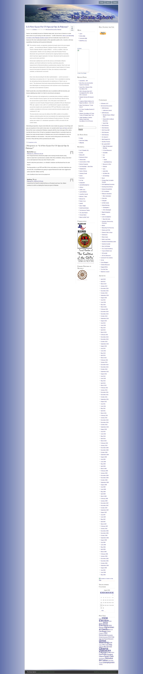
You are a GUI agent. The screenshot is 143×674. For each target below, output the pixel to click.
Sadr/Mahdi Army (108, 161)
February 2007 (104, 526)
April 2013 (103, 355)
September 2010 (105, 426)
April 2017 (103, 281)
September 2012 (105, 371)
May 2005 (103, 574)
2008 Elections (105, 112)
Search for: (81, 125)
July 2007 (103, 514)
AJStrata (34, 29)
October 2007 (104, 507)
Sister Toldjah (82, 205)
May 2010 (103, 436)
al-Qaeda (103, 629)
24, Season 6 (105, 137)
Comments (83, 38)
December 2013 (104, 336)
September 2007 (105, 510)
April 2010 (103, 438)
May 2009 (103, 463)
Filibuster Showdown (107, 193)
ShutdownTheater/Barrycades (109, 241)
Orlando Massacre (105, 264)
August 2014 (104, 320)
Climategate (103, 631)
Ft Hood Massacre (107, 150)
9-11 (100, 618)
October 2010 (104, 424)
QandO (81, 203)
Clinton (109, 631)
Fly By (102, 260)
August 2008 (104, 484)
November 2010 (104, 422)
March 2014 (104, 332)
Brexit (103, 178)
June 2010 (103, 433)
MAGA (103, 225)
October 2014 (104, 316)
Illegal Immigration (106, 212)
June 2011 (103, 406)
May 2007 (103, 519)
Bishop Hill (81, 154)
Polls (104, 654)
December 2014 (104, 311)
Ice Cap (81, 180)
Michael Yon (82, 198)
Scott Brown (102, 658)
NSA (110, 647)
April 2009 (103, 466)
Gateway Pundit (83, 173)
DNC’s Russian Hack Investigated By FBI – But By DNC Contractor (86, 93)
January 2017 (104, 286)
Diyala (105, 159)
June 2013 (103, 350)
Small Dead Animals (84, 208)
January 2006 (104, 556)
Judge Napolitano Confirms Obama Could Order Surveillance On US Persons (86, 119)
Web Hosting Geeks (111, 672)
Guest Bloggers (104, 262)
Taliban (105, 660)
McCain (106, 647)
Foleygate (104, 200)
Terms (115, 2)
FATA (109, 637)
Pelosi (112, 652)
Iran (104, 155)
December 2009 (104, 447)
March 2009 (104, 468)
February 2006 (104, 553)
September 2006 (105, 537)
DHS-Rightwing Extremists (108, 184)
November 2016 (104, 290)
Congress (101, 633)
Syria (104, 168)
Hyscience (81, 178)
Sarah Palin (105, 123)
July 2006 (103, 542)
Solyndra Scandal (106, 243)
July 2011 (103, 403)
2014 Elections (105, 132)
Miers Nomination (107, 196)
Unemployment (108, 662)
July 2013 (103, 348)
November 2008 (104, 477)
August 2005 (104, 567)
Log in (80, 33)
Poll (100, 654)
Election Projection (83, 164)
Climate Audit (82, 159)
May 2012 (103, 380)
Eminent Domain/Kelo (107, 189)
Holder (100, 644)
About (108, 2)
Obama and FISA (106, 230)
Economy (105, 637)
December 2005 (104, 558)
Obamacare (104, 234)
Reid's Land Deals (106, 239)
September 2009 (105, 454)
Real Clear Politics (83, 140)
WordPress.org (83, 40)
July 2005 (103, 570)
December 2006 (104, 530)
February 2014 (104, 334)
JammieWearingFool (84, 184)
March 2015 (104, 306)
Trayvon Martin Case (107, 250)
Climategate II (106, 207)
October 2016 (104, 293)
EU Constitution (105, 191)
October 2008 (104, 480)
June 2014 (103, 325)
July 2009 (103, 459)
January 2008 (104, 500)
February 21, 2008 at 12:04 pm (35, 181)
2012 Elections (105, 127)
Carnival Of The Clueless (107, 257)
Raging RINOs (104, 267)
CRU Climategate (107, 209)
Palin (109, 652)
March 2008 (104, 496)
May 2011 (103, 408)
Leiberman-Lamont (107, 110)
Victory (101, 664)
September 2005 (105, 565)
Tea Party (110, 660)
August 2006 (104, 540)
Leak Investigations (106, 216)
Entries (82, 36)
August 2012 (104, 373)
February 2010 (104, 443)
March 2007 (104, 523)
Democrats (102, 635)
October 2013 (104, 341)
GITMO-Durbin (105, 202)
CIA (112, 629)
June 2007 (103, 516)
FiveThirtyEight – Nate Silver (86, 166)
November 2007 (104, 505)
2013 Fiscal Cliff (105, 130)
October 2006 (104, 535)
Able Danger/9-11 (106, 139)
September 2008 (105, 482)
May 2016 (103, 304)
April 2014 (103, 329)
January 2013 (104, 362)
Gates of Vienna (83, 171)
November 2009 (104, 450)
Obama (103, 648)
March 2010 (104, 440)
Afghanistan (109, 627)
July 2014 (103, 323)
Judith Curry (82, 189)
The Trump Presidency (107, 248)
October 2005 (104, 563)
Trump (100, 662)
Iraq (104, 157)
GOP (110, 643)
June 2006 (103, 544)
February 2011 (104, 415)
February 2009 (104, 470)
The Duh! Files (104, 269)
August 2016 (104, 297)
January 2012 (104, 390)
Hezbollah (105, 152)
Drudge (81, 138)
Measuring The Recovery (108, 227)
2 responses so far (32, 142)
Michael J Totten (83, 196)
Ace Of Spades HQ (84, 150)
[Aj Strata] (83, 71)
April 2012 (103, 383)
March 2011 (103, 413)
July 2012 (103, 376)
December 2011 (104, 392)
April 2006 (103, 549)
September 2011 (105, 399)
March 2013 (104, 357)
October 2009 (104, 452)
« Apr (102, 610)
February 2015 (104, 309)
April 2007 (103, 521)
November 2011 (104, 394)
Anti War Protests (106, 141)
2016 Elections (105, 134)
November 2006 (104, 533)
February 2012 (104, 387)
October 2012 (104, 369)
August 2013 (104, 346)
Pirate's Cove (82, 201)
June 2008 (103, 489)
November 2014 (104, 313)
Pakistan (59, 29)
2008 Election (104, 619)
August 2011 (104, 401)
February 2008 (104, 498)
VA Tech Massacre (106, 255)
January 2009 (104, 473)
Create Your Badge (81, 73)
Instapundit (82, 182)
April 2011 (103, 410)
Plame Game (105, 237)
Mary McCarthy (106, 219)
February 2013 (104, 360)
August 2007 (104, 512)
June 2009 (103, 461)
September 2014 (105, 318)
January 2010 (104, 445)
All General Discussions (51, 29)
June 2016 (103, 302)
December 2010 (104, 420)
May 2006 (103, 547)
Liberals (101, 647)
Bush (109, 629)
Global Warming (105, 205)
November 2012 (104, 366)
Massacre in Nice (107, 164)
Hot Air (80, 175)
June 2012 (103, 378)
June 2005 (103, 572)
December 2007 (104, 503)
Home (101, 2)
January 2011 (104, 417)
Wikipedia (81, 142)
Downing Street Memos (107, 186)
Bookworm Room (83, 157)
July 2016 (103, 299)
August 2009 (104, 456)
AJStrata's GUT (104, 103)
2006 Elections (105, 108)
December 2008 (104, 475)
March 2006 (104, 551)
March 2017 (104, 283)
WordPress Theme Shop (100, 672)
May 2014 (103, 327)
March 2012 (104, 385)
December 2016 (104, 288)
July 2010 (103, 431)
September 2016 (105, 295)
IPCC (104, 645)
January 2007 (104, 528)
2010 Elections (105, 125)
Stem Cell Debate (106, 246)
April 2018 (103, 279)
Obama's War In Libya (107, 232)
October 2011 (104, 396)
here (61, 128)
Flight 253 (101, 639)
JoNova (81, 187)
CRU (105, 633)
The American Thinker (84, 210)
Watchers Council (105, 271)
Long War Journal (83, 194)
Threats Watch (82, 214)
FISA (112, 637)
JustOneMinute (83, 191)
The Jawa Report (83, 212)
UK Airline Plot (106, 173)
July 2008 (103, 486)
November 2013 (104, 339)
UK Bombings (106, 175)
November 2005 (104, 560)
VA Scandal (104, 253)
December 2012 (104, 364)
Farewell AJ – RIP (83, 80)
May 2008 (103, 491)
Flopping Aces (82, 168)
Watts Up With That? (84, 217)
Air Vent (81, 152)
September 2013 (105, 343)
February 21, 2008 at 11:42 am (35, 153)
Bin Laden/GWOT (106, 144)
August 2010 (104, 429)
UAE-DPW (105, 171)
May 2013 (103, 353)
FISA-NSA (104, 198)
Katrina (103, 214)
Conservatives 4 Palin (84, 161)
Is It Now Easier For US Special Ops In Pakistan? (47, 26)
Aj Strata (79, 48)
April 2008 (103, 493)
